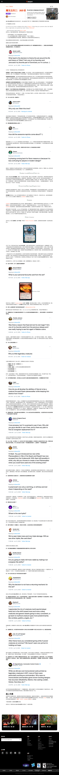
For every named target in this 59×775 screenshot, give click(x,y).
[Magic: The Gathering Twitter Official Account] (6, 752)
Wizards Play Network (41, 745)
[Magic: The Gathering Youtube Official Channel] (15, 752)
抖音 (30, 699)
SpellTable (51, 746)
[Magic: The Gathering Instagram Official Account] (19, 752)
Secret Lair (51, 745)
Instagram (26, 699)
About (39, 739)
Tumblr (21, 699)
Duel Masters (30, 758)
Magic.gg (51, 740)
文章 (28, 739)
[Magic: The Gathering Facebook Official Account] (2, 752)
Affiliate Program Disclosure (41, 748)
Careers (39, 742)
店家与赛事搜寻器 (52, 742)
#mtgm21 (30, 26)
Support (40, 743)
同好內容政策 (31, 770)
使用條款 (4, 770)
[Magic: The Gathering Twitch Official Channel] (11, 752)
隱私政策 (17, 770)
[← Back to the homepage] (29, 1)
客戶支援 (24, 770)
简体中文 (29, 17)
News (7, 6)
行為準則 (10, 770)
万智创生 (11, 6)
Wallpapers (29, 745)
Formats (29, 740)
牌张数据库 (51, 743)
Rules (28, 742)
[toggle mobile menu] (2, 1)
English (33, 17)
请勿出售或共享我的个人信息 (37, 770)
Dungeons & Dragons (30, 756)
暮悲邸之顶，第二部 (10, 727)
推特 (18, 699)
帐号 (39, 740)
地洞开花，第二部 (48, 727)
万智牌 (50, 739)
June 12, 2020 (23, 30)
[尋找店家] (20, 739)
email (45, 697)
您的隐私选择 (44, 770)
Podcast (29, 743)
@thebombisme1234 (30, 307)
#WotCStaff (31, 28)
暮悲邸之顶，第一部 (29, 727)
